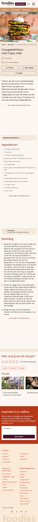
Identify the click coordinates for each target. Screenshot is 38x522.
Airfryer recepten (25, 501)
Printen (11, 68)
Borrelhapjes (23, 488)
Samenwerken (24, 454)
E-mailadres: (7, 428)
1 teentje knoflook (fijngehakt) (14, 155)
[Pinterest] (21, 511)
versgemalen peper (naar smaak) (15, 178)
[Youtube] (26, 511)
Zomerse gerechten (26, 490)
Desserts (22, 485)
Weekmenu (26, 10)
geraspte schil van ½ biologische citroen (18, 158)
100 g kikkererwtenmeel (12, 161)
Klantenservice (6, 474)
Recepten (11, 44)
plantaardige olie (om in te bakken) (16, 181)
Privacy (4, 485)
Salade (21, 368)
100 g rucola (8, 191)
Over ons (5, 454)
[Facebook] (16, 511)
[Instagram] (12, 511)
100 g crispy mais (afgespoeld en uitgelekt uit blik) (19, 169)
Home (3, 44)
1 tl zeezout (7, 152)
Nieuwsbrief (15, 10)
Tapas (21, 496)
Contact (4, 479)
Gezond (13, 368)
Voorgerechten (24, 480)
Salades (22, 474)
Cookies (4, 487)
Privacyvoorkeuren (8, 490)
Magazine (5, 10)
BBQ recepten (24, 493)
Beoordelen (29, 68)
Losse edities (6, 462)
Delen (20, 73)
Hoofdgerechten (25, 482)
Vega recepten (24, 504)
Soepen (22, 477)
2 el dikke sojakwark (11, 188)
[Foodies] (8, 4)
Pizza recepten (24, 498)
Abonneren (20, 4)
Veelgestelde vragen (8, 477)
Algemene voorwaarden (9, 482)
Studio (22, 456)
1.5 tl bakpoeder (9, 164)
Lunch (5, 368)
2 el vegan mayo (9, 184)
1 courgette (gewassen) (12, 149)
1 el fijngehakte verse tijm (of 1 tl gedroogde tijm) (19, 174)
